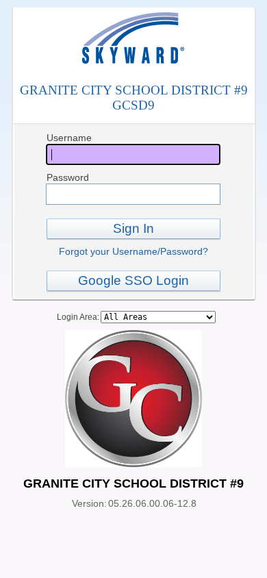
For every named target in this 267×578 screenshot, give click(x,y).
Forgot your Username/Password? (133, 251)
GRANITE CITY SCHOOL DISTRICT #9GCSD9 (134, 97)
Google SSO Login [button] (133, 280)
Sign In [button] (133, 228)
